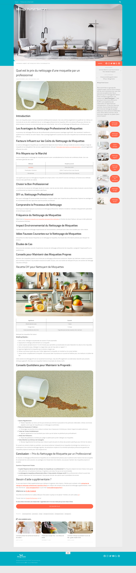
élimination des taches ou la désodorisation (68, 147)
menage (40, 513)
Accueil (16, 2)
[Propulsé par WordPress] (25, 562)
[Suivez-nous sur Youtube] (114, 63)
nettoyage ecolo (68, 513)
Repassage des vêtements (115, 178)
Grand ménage (115, 145)
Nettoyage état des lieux (115, 167)
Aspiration (30, 167)
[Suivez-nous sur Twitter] (111, 63)
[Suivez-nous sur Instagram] (109, 63)
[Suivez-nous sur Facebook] (106, 63)
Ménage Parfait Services (31, 9)
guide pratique (35, 513)
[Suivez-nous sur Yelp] (116, 63)
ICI (78, 495)
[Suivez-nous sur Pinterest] (119, 63)
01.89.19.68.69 (31, 491)
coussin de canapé (21, 63)
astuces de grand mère (27, 513)
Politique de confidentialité (26, 2)
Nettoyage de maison (114, 123)
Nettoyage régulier (115, 156)
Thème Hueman (34, 562)
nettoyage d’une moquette (48, 513)
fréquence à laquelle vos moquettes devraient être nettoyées (41, 219)
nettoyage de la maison (59, 513)
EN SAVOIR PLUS (54, 506)
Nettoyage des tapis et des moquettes (39, 63)
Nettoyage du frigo (115, 189)
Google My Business (31, 498)
